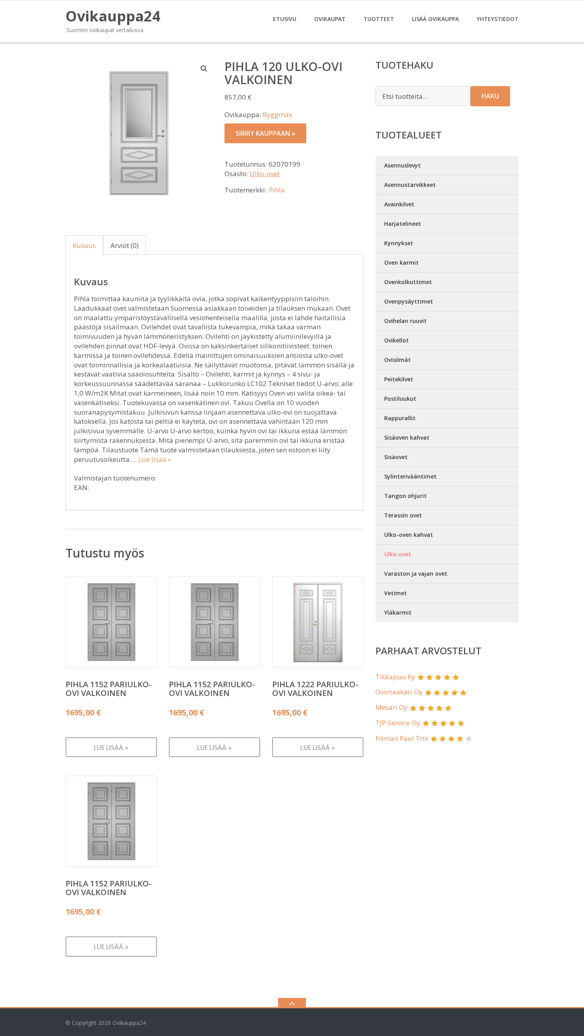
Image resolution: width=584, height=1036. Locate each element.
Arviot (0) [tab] (124, 245)
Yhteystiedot (497, 19)
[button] (204, 68)
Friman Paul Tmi (401, 738)
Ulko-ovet (264, 173)
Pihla (277, 189)
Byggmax (277, 114)
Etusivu (284, 19)
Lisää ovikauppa (435, 19)
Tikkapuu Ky (395, 676)
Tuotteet (379, 19)
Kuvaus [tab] (84, 245)
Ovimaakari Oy (399, 691)
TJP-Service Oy (397, 722)
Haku (490, 96)
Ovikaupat (330, 19)
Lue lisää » (154, 459)
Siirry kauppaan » (265, 133)
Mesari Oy (391, 707)
